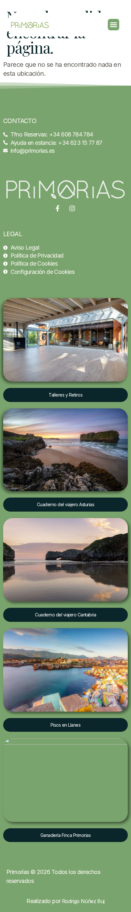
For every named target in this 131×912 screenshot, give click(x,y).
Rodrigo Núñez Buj (83, 901)
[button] (113, 24)
